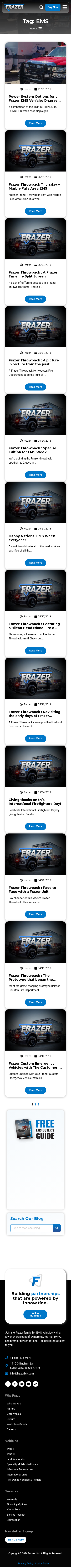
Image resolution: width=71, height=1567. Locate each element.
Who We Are (14, 1403)
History (11, 1408)
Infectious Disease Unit (20, 1469)
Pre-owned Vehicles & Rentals (24, 1479)
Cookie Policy (42, 1563)
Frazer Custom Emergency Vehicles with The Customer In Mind (35, 1067)
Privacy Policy (25, 1563)
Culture (11, 1419)
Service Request (16, 1514)
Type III (11, 1454)
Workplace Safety (17, 1424)
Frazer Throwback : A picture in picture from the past (34, 362)
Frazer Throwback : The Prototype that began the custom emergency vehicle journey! (32, 982)
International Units (17, 1474)
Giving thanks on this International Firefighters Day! (35, 802)
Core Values (14, 1413)
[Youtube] (28, 1384)
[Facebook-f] (8, 1384)
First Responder (16, 1459)
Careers (11, 1429)
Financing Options (17, 1504)
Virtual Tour (13, 1509)
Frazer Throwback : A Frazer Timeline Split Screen (33, 274)
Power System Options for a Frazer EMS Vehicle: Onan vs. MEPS (34, 100)
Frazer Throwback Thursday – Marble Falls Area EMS (34, 186)
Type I (10, 1448)
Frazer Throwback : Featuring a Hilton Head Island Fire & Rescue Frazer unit (34, 628)
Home (31, 28)
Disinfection (13, 1519)
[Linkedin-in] (21, 1384)
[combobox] (31, 1228)
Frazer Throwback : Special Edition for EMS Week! (32, 450)
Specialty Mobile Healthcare (22, 1464)
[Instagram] (15, 1384)
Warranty (12, 1499)
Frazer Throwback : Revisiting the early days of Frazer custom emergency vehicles (34, 716)
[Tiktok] (35, 1384)
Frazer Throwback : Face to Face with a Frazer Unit (32, 890)
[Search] (57, 1228)
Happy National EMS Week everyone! (32, 538)
